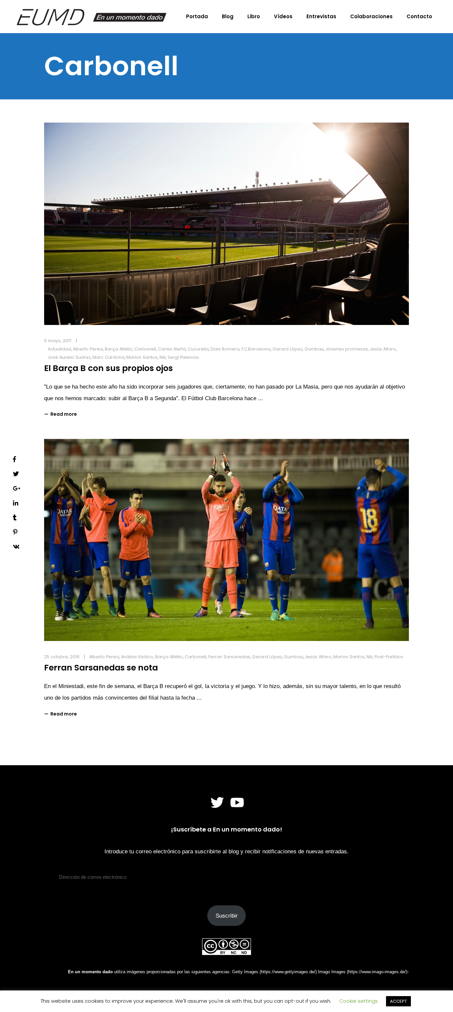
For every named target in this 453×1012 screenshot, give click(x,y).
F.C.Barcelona (256, 349)
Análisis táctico (137, 657)
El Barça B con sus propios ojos (108, 368)
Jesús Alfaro (383, 349)
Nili (162, 357)
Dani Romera (225, 349)
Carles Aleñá (172, 349)
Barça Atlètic (118, 349)
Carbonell (145, 349)
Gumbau (314, 349)
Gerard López (287, 349)
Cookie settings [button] (358, 1000)
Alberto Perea (88, 349)
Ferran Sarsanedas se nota (101, 667)
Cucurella (198, 349)
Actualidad (59, 349)
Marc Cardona (108, 357)
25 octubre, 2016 (62, 657)
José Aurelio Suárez (69, 357)
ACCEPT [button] (398, 1001)
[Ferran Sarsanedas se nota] (226, 540)
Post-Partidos (388, 657)
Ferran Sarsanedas (229, 657)
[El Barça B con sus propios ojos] (226, 224)
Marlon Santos (142, 357)
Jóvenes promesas (347, 349)
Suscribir (227, 916)
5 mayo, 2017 (58, 341)
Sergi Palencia (183, 357)
